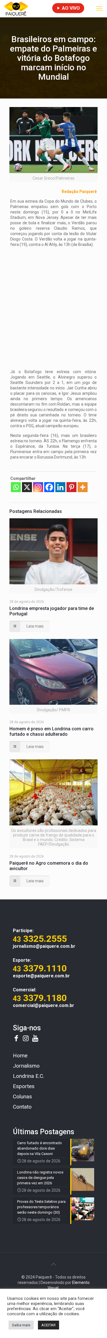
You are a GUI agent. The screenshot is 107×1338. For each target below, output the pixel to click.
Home (20, 1055)
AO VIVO (70, 8)
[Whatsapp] (16, 487)
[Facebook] (49, 487)
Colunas (22, 1096)
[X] (27, 487)
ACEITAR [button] (48, 1325)
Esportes (24, 1086)
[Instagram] (38, 487)
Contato (22, 1106)
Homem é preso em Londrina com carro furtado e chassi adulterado (51, 731)
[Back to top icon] (54, 1264)
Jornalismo (26, 1065)
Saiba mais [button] (21, 1325)
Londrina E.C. (28, 1076)
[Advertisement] (53, 305)
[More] (83, 487)
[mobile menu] (99, 8)
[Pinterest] (71, 487)
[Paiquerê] (16, 8)
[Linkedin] (60, 487)
